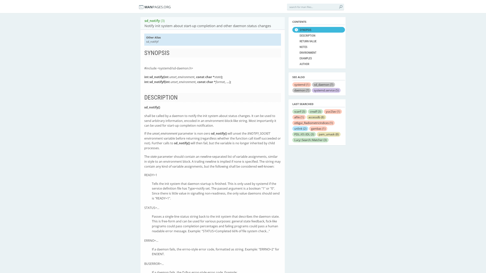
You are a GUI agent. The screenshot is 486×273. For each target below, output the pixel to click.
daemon (301, 90)
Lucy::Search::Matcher (310, 140)
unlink (300, 128)
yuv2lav (333, 111)
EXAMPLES (306, 58)
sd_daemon (323, 84)
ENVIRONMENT (308, 52)
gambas (318, 128)
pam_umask (329, 134)
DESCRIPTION (307, 35)
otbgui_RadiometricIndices (313, 123)
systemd (301, 84)
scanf (299, 111)
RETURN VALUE (308, 41)
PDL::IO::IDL (304, 134)
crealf (315, 111)
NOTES (303, 47)
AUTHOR (304, 64)
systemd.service (326, 90)
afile (299, 117)
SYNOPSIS (305, 30)
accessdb (316, 117)
